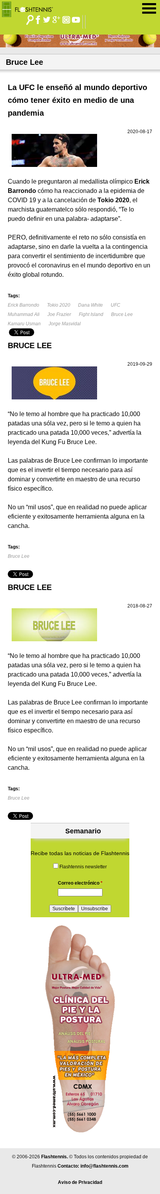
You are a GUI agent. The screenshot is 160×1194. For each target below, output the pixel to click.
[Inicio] (30, 7)
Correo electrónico (80, 883)
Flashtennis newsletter (83, 866)
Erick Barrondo (23, 305)
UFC (115, 305)
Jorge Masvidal (65, 323)
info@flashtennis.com (104, 1166)
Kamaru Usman (24, 323)
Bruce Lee (122, 314)
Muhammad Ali (24, 314)
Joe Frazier (59, 314)
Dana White (90, 305)
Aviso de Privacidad (80, 1182)
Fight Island (91, 314)
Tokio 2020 (58, 305)
